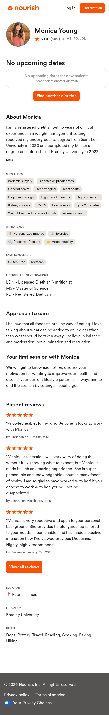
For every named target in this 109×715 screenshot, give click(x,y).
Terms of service (50, 694)
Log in (70, 8)
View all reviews (24, 567)
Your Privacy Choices (32, 702)
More (9, 160)
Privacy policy (16, 694)
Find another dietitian (57, 95)
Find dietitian (92, 8)
